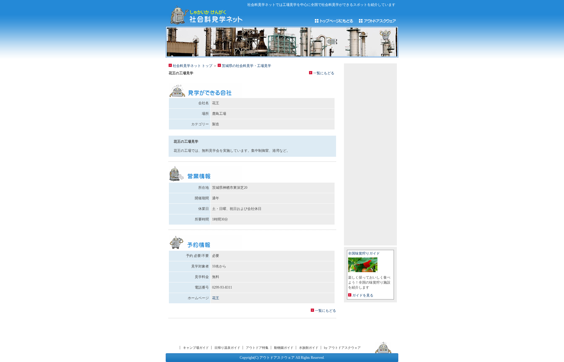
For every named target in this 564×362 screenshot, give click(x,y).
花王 (215, 298)
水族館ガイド (308, 347)
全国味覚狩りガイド (364, 253)
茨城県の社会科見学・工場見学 (246, 66)
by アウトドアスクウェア (342, 347)
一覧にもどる (323, 73)
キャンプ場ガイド (196, 347)
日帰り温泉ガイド (227, 347)
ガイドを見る (362, 295)
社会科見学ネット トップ (192, 66)
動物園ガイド (283, 347)
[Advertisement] (252, 332)
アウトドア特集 (257, 347)
